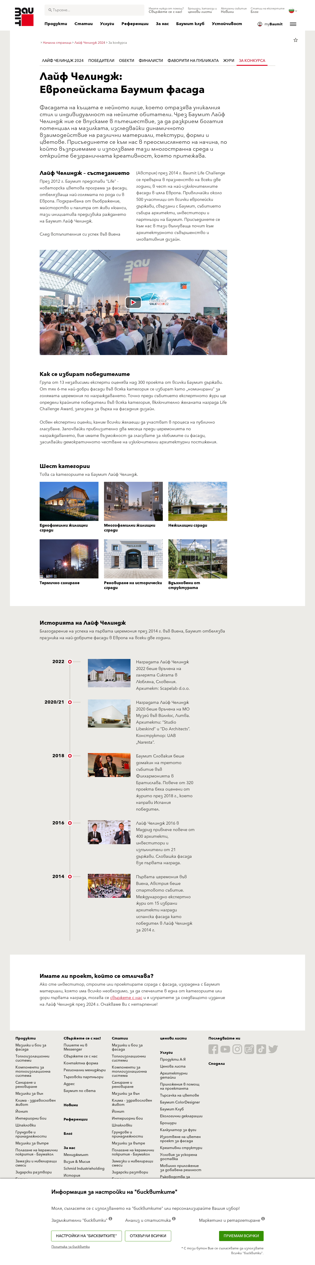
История (72, 1175)
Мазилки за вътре (32, 1143)
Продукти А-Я (173, 1059)
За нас (69, 1148)
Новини (71, 1105)
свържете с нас (126, 997)
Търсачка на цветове (179, 1095)
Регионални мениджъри (85, 1070)
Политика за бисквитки (70, 1247)
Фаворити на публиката (193, 61)
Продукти (25, 1038)
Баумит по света (80, 1091)
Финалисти (151, 61)
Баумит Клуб (172, 1109)
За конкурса (252, 61)
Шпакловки (25, 1125)
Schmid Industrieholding (84, 1168)
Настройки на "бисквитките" (86, 1236)
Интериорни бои (30, 1118)
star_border (295, 40)
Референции (76, 1119)
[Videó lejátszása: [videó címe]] (133, 302)
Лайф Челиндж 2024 (63, 61)
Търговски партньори (83, 1077)
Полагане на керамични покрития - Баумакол (36, 1152)
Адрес (69, 1084)
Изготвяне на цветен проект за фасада (180, 1139)
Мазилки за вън (29, 1093)
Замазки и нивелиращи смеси (36, 1163)
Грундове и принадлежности (31, 1134)
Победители (101, 61)
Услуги (166, 1052)
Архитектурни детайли (173, 1075)
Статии (120, 1038)
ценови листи (173, 1038)
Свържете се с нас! (82, 1038)
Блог (68, 1133)
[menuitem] (166, 10)
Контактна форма (81, 1063)
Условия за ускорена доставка (178, 1157)
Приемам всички (241, 1236)
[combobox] (94, 10)
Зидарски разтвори (33, 1172)
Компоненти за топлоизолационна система (33, 1071)
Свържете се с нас (81, 1056)
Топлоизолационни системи (32, 1058)
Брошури (168, 1123)
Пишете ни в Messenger (75, 1047)
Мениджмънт (76, 1155)
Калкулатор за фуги (178, 1130)
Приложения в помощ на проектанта (179, 1086)
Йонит (21, 1111)
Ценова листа (173, 1066)
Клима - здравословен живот (35, 1102)
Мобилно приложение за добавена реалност (180, 1168)
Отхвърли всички (148, 1236)
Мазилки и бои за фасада (30, 1047)
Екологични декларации (181, 1116)
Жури (228, 61)
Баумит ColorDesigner (180, 1102)
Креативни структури (181, 1148)
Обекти (126, 61)
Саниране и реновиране (26, 1084)
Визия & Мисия (77, 1161)
